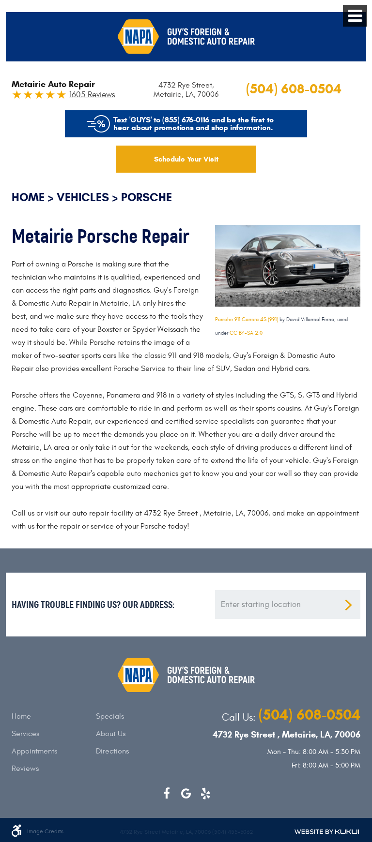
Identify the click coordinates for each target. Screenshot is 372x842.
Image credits (45, 831)
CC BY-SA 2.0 (246, 333)
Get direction (348, 605)
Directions (112, 751)
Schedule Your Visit (186, 159)
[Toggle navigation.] (355, 16)
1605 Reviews (92, 95)
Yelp (205, 793)
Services (25, 733)
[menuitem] (54, 716)
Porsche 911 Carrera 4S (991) (246, 319)
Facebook (166, 793)
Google (186, 793)
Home (28, 197)
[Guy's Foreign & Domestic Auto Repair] (186, 36)
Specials (110, 716)
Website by (326, 832)
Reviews (25, 768)
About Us (110, 733)
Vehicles (83, 197)
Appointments (34, 751)
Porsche (146, 197)
